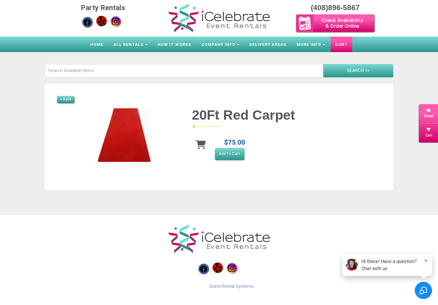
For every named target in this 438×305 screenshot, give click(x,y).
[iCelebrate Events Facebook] (87, 22)
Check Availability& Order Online (341, 23)
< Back (66, 99)
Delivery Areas (267, 44)
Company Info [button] (218, 44)
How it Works (174, 44)
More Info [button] (308, 44)
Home (96, 44)
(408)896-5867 (335, 7)
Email (428, 116)
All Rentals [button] (129, 44)
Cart (341, 44)
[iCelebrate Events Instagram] (116, 21)
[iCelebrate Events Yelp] (101, 21)
